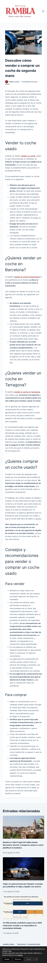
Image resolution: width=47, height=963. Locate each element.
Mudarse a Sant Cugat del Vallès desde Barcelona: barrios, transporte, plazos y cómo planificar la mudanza (23, 845)
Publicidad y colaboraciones (28, 944)
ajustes (20, 955)
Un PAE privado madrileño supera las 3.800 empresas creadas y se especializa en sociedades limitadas (22, 925)
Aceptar (6, 959)
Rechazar (18, 959)
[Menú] (43, 11)
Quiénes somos (8, 944)
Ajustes (29, 959)
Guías (7, 84)
